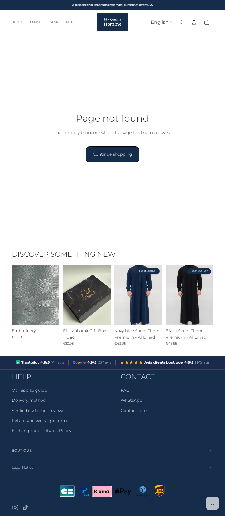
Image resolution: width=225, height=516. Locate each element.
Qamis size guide (29, 390)
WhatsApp (131, 400)
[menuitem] (70, 22)
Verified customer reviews (38, 410)
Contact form (135, 410)
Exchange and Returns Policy (41, 430)
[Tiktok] (25, 507)
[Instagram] (15, 507)
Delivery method (29, 400)
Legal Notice (22, 467)
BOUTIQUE (22, 450)
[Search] (181, 22)
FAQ (125, 390)
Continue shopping (112, 154)
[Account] (194, 22)
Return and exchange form (39, 420)
